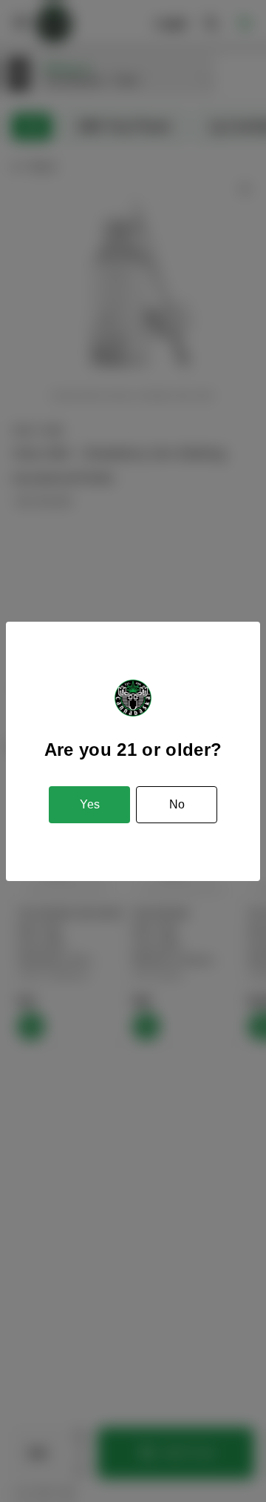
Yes (90, 804)
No (177, 804)
